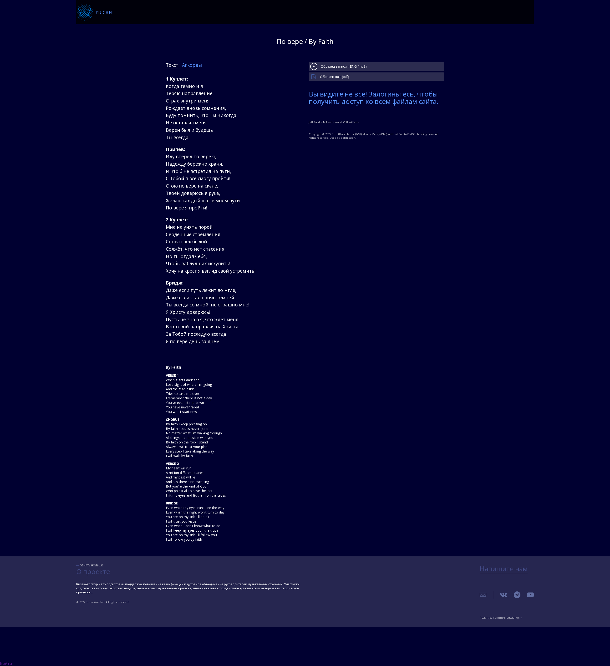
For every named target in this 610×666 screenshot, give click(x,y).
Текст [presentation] (172, 65)
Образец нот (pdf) (334, 76)
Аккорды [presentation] (192, 65)
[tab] (172, 65)
